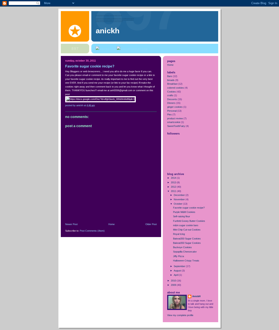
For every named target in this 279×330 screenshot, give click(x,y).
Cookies (171, 91)
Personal (172, 110)
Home (111, 224)
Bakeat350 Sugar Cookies (187, 238)
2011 (174, 191)
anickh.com (108, 49)
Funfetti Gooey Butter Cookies (189, 221)
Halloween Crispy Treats (186, 260)
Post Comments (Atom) (92, 230)
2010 (174, 280)
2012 (174, 186)
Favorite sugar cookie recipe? (189, 207)
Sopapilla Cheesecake (185, 251)
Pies (169, 114)
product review (175, 118)
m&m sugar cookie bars (185, 225)
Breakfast (172, 83)
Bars (169, 76)
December (179, 195)
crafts (170, 95)
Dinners (171, 103)
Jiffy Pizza (178, 256)
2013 (174, 182)
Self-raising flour (181, 216)
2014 (174, 178)
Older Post (151, 224)
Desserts (172, 99)
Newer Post (71, 224)
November (179, 199)
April (176, 275)
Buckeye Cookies (182, 247)
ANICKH (107, 30)
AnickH (196, 296)
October (178, 203)
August (178, 270)
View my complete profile (180, 315)
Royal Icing (179, 234)
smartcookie (173, 122)
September (180, 266)
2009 (174, 285)
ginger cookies (175, 107)
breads (171, 80)
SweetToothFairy (176, 126)
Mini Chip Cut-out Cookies (187, 229)
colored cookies (175, 87)
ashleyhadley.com (134, 49)
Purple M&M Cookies (184, 212)
